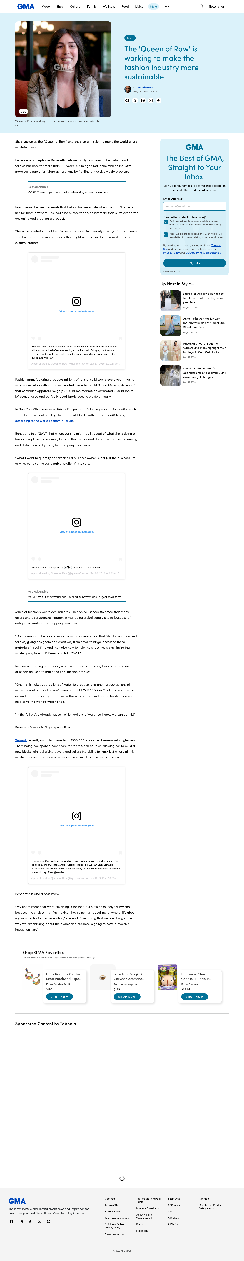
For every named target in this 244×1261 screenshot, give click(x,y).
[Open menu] (166, 6)
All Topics (173, 1224)
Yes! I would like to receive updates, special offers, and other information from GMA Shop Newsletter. (195, 224)
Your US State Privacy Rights (148, 1200)
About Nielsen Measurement (144, 1216)
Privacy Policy (171, 252)
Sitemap (204, 1198)
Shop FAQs (174, 1198)
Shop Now (59, 996)
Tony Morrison (144, 87)
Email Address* (173, 198)
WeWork (21, 740)
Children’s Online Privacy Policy (114, 1225)
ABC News (174, 1205)
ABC (170, 1211)
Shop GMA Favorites (43, 952)
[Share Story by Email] (151, 100)
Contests (110, 1198)
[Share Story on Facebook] (127, 100)
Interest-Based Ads (147, 1208)
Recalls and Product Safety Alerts (210, 1206)
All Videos (173, 1217)
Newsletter (216, 6)
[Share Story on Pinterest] (143, 100)
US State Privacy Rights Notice (203, 252)
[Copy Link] (158, 100)
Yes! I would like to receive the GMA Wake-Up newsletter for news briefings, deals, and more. (196, 235)
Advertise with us (114, 1234)
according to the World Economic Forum (44, 420)
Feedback (142, 1230)
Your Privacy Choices (117, 1217)
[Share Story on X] (135, 100)
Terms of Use (112, 1205)
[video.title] (63, 69)
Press (139, 1224)
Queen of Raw (59, 363)
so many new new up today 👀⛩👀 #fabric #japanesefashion (66, 567)
